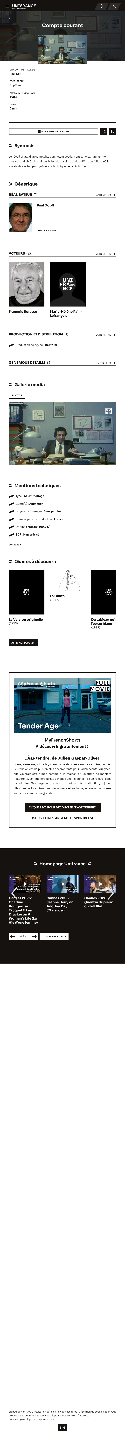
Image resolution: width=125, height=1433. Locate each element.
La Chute (57, 596)
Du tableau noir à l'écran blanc (105, 622)
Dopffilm (15, 85)
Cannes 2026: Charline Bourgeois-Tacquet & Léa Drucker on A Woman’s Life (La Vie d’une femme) (23, 910)
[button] (108, 412)
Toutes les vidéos (54, 936)
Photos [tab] (17, 395)
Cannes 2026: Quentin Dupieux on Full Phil (98, 902)
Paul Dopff (16, 74)
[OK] (62, 1427)
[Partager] (103, 131)
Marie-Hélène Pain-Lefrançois (66, 314)
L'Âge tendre (36, 758)
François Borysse (23, 312)
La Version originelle (26, 620)
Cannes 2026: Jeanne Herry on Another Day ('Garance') (60, 904)
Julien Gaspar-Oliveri (79, 758)
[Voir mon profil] (114, 6)
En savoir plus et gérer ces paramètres (31, 1419)
